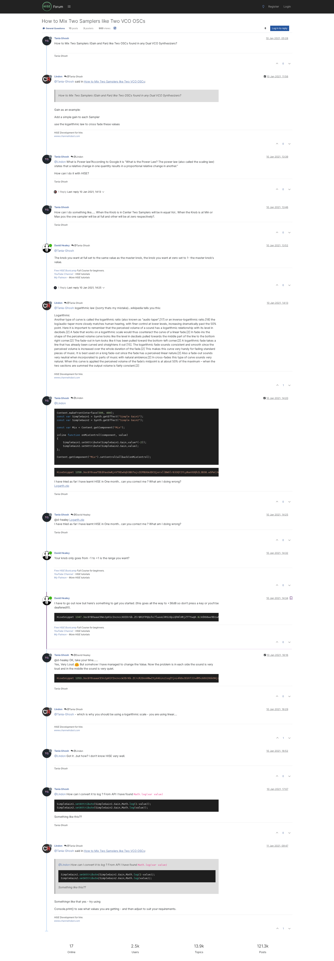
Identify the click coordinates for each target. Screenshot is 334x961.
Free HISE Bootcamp (65, 270)
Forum (58, 7)
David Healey (62, 245)
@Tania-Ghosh (64, 81)
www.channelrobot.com (67, 136)
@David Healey (81, 514)
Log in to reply (279, 28)
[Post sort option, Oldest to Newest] (265, 28)
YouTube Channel (63, 274)
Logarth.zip (61, 486)
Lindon (58, 76)
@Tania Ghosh (74, 76)
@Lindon (78, 156)
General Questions (55, 28)
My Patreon (60, 277)
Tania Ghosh (61, 38)
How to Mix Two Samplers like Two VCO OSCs (114, 81)
